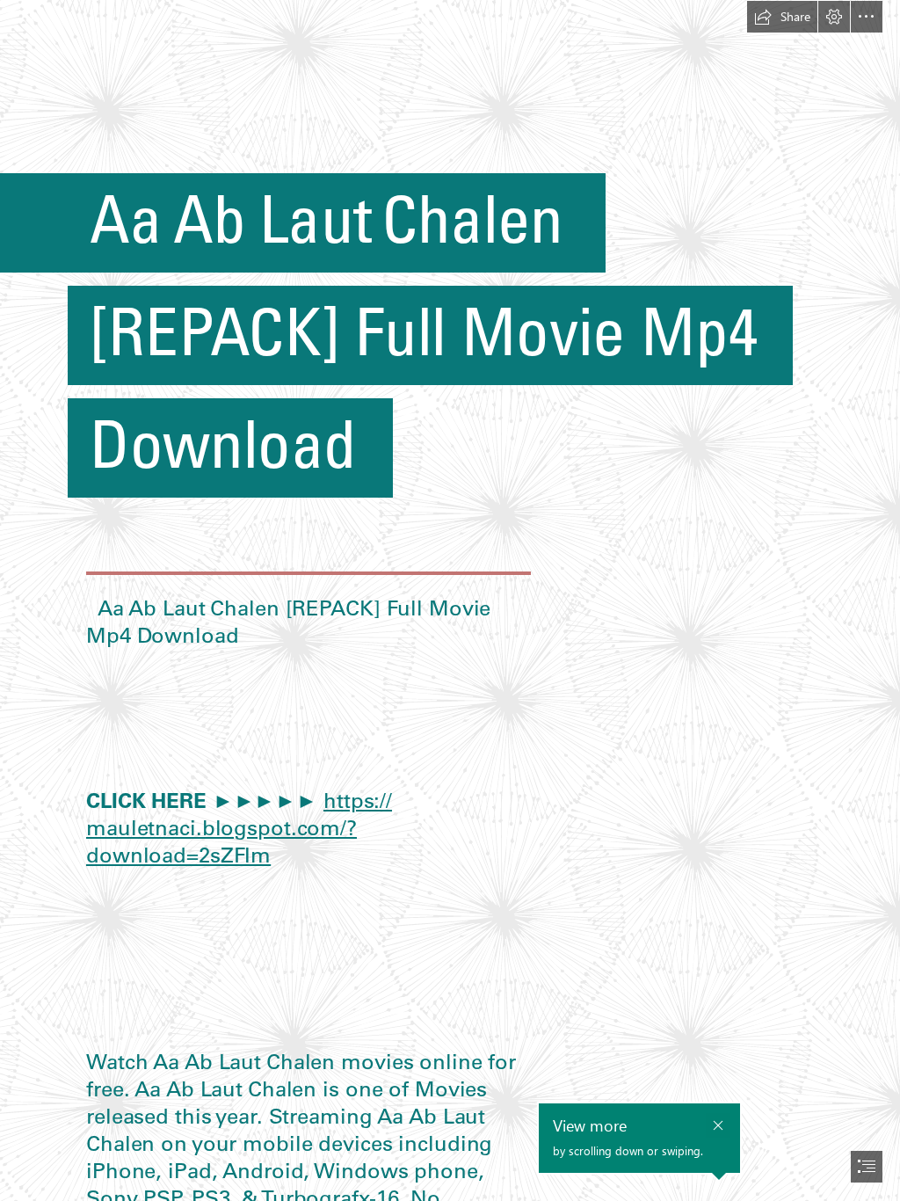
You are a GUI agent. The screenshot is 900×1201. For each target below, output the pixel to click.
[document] (450, 600)
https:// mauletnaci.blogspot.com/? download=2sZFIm (239, 827)
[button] (782, 17)
